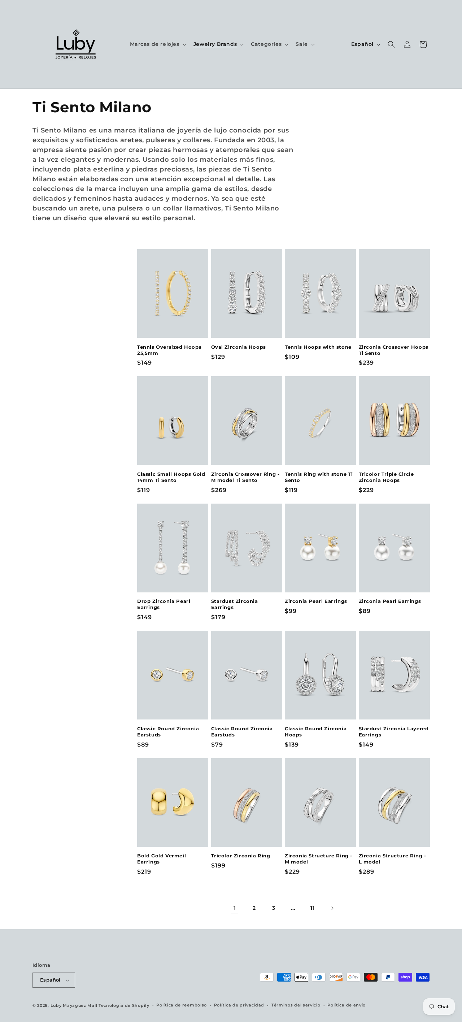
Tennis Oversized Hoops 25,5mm (169, 350)
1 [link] (235, 908)
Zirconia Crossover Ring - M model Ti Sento (245, 477)
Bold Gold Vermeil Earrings (161, 859)
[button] (157, 44)
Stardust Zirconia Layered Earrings (394, 732)
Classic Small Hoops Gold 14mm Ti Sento (171, 477)
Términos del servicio (296, 1005)
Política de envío (346, 1005)
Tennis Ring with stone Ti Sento (319, 477)
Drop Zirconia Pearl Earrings (163, 604)
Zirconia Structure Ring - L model (392, 859)
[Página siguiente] (332, 908)
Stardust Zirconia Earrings (234, 604)
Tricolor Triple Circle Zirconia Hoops (386, 477)
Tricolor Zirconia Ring (240, 855)
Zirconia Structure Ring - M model (318, 859)
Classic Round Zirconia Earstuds (168, 732)
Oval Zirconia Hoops (238, 347)
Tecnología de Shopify (124, 1005)
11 (312, 908)
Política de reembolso (181, 1005)
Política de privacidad (239, 1005)
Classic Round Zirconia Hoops (315, 732)
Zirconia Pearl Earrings (316, 601)
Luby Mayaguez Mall (74, 1005)
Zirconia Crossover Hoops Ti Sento (393, 350)
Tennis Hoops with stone (318, 347)
